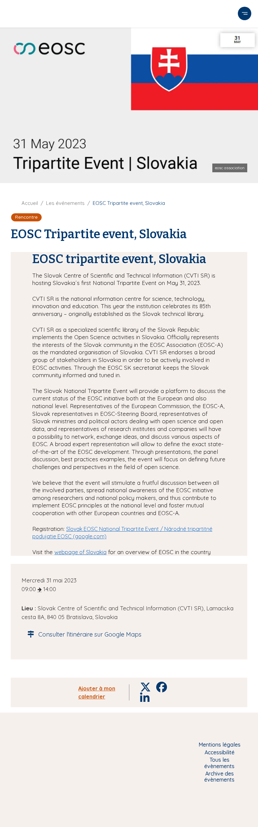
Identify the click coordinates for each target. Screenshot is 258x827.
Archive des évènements (219, 776)
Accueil (30, 203)
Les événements (65, 203)
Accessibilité (219, 752)
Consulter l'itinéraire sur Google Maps (89, 634)
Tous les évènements (219, 763)
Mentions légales (220, 745)
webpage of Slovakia (80, 552)
